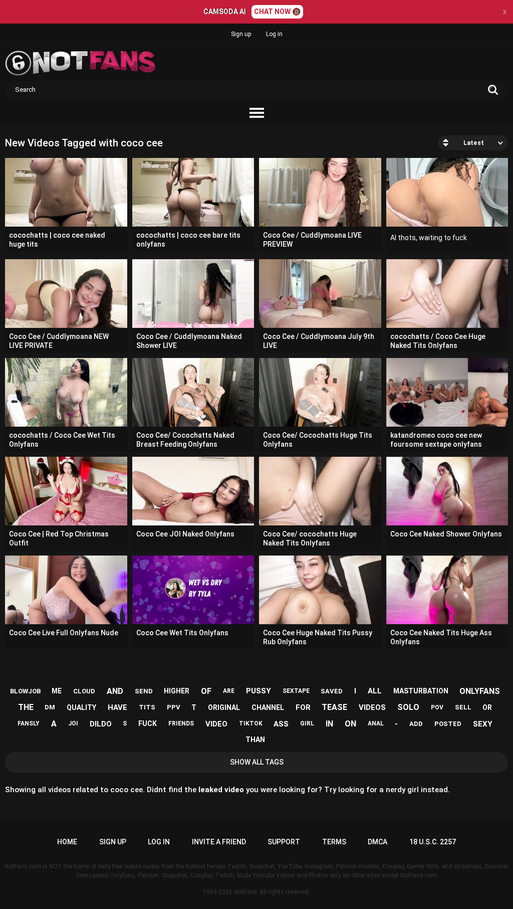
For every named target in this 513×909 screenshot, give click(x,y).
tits (147, 707)
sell (463, 707)
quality (81, 707)
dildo (101, 724)
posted (447, 724)
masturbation (420, 691)
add (416, 724)
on (350, 724)
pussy (258, 690)
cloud (84, 691)
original (224, 707)
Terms (334, 842)
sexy (482, 724)
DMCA (377, 842)
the (26, 707)
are (228, 690)
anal (376, 723)
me (57, 691)
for (303, 707)
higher (176, 691)
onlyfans (479, 691)
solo (408, 707)
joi (73, 723)
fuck (147, 723)
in (329, 724)
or (487, 707)
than (255, 740)
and (115, 691)
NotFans (246, 891)
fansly (29, 723)
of (206, 691)
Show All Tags (257, 762)
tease (334, 707)
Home (67, 842)
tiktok (251, 723)
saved (332, 691)
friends (181, 723)
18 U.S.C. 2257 (432, 842)
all (375, 690)
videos (372, 707)
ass (281, 724)
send (144, 691)
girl (307, 723)
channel (267, 707)
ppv (173, 707)
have (117, 707)
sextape (296, 690)
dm (50, 707)
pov (437, 707)
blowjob (25, 691)
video (216, 724)
